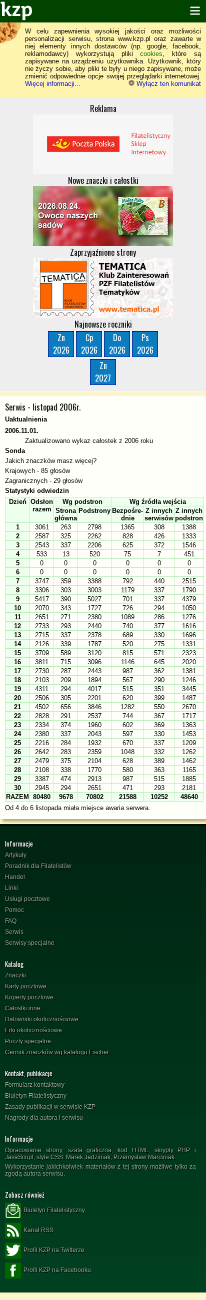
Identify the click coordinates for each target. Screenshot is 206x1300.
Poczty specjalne (28, 1041)
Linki (11, 887)
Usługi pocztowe (27, 898)
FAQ (10, 920)
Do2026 (117, 344)
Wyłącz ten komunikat (167, 83)
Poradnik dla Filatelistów (38, 866)
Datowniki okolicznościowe (41, 1019)
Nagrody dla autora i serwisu (44, 1117)
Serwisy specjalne (29, 942)
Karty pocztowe (25, 986)
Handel (15, 876)
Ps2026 (145, 344)
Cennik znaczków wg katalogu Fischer (57, 1052)
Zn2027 (103, 372)
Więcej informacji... (52, 83)
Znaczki (15, 975)
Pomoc (14, 909)
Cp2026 (89, 344)
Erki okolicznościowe (33, 1030)
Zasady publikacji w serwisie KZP (50, 1106)
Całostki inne (22, 1008)
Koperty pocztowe (29, 997)
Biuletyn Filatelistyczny (35, 1095)
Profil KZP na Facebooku (57, 1270)
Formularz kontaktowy (34, 1084)
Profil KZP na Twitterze (54, 1250)
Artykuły (15, 855)
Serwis (14, 931)
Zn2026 (61, 344)
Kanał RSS (39, 1230)
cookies (151, 53)
